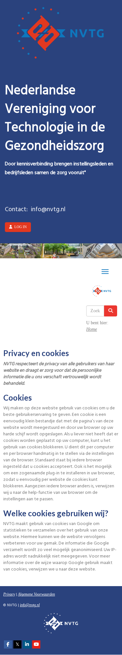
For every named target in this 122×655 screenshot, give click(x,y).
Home (91, 329)
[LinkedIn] (27, 644)
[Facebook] (8, 644)
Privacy (9, 594)
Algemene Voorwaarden (36, 594)
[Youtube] (36, 644)
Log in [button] (19, 227)
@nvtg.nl (30, 605)
